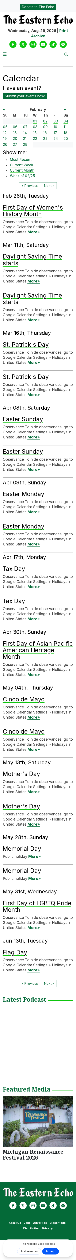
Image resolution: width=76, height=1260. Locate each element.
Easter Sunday (23, 419)
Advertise (40, 1222)
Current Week (21, 165)
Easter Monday (23, 494)
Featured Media (26, 1089)
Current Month (22, 170)
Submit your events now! (25, 96)
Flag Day (15, 952)
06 (15, 127)
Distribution (31, 1228)
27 (15, 144)
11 (65, 127)
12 (5, 133)
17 (55, 133)
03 (55, 121)
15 (35, 133)
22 (35, 138)
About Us (15, 1222)
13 (15, 133)
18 (65, 133)
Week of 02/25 (22, 176)
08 (35, 127)
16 (45, 133)
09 (45, 127)
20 (15, 138)
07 (25, 127)
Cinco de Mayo (24, 699)
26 (5, 144)
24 (55, 138)
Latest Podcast (24, 999)
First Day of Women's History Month (33, 211)
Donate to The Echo (38, 7)
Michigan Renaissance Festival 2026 (33, 1154)
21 (25, 138)
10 (55, 127)
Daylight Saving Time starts (32, 260)
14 (25, 133)
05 (5, 127)
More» (33, 232)
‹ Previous (30, 186)
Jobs (27, 1222)
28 (25, 144)
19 (5, 138)
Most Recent (20, 159)
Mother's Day (21, 773)
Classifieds (58, 1222)
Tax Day (14, 568)
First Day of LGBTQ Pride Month (37, 906)
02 (45, 121)
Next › (49, 186)
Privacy (47, 1228)
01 (35, 121)
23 (45, 138)
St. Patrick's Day (26, 344)
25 (66, 138)
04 (66, 121)
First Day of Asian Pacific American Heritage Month (38, 650)
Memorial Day (22, 848)
